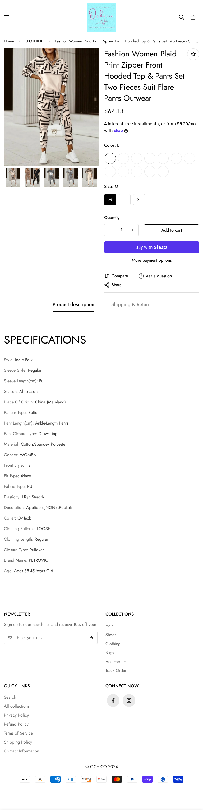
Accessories (115, 662)
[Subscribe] (92, 638)
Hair (109, 626)
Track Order (115, 671)
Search (10, 697)
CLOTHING (34, 41)
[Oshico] (101, 17)
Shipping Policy (18, 742)
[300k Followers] (113, 700)
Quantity (112, 218)
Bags (109, 653)
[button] (193, 17)
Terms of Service (18, 733)
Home (9, 41)
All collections (16, 706)
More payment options (152, 260)
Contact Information (21, 751)
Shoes (110, 635)
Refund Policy (16, 724)
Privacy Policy (16, 715)
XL (139, 200)
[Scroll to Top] (193, 781)
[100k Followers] (129, 700)
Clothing (113, 644)
